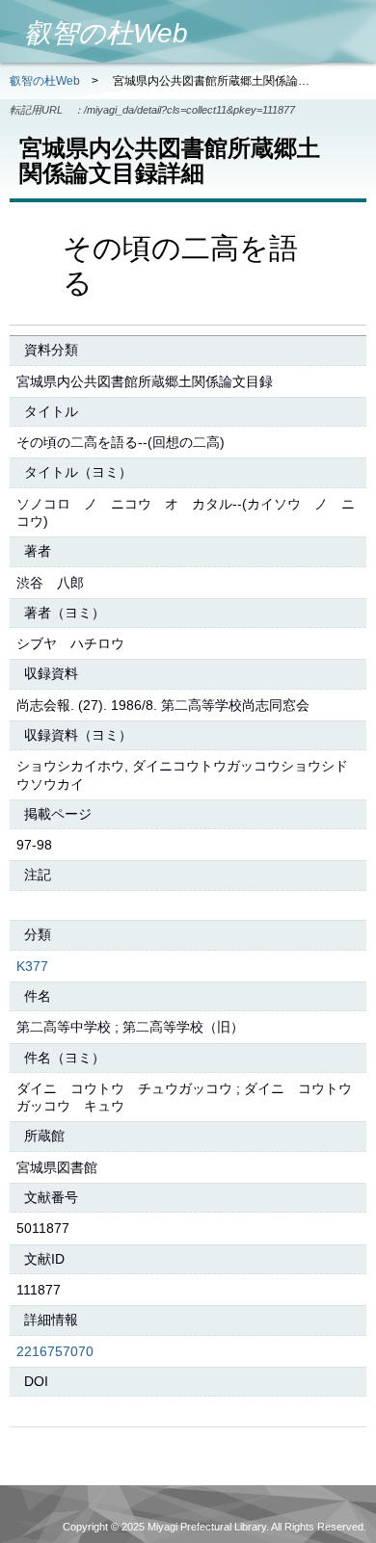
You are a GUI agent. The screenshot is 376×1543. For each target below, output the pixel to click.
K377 (32, 966)
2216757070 (55, 1351)
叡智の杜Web (45, 81)
